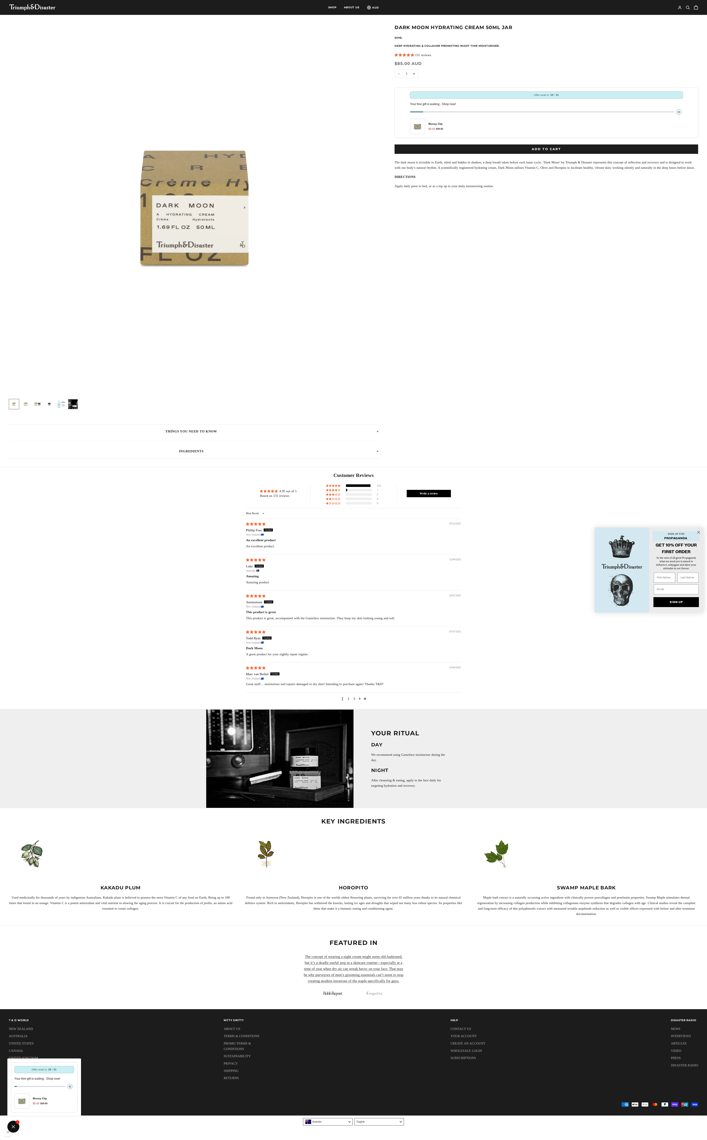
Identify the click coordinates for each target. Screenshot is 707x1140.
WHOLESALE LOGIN (466, 1051)
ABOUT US (351, 7)
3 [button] (354, 699)
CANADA (16, 1051)
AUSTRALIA (18, 1036)
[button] (405, 55)
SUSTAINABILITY (237, 1056)
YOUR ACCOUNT (464, 1036)
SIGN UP (676, 602)
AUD (375, 7)
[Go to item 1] (14, 404)
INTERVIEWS (681, 1036)
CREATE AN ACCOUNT (468, 1043)
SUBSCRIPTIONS (463, 1058)
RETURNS (231, 1078)
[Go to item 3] (37, 404)
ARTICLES (679, 1043)
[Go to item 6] (73, 404)
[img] (255, 524)
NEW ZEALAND (21, 1029)
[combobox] (328, 1121)
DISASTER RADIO (684, 1065)
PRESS (676, 1058)
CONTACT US (461, 1029)
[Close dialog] (698, 532)
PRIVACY (231, 1063)
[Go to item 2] (26, 404)
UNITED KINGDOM (23, 1058)
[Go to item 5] (61, 404)
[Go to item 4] (49, 404)
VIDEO (676, 1051)
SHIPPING (231, 1071)
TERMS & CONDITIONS (241, 1036)
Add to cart (546, 149)
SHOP (332, 7)
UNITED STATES (21, 1043)
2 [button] (348, 699)
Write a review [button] (429, 493)
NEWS (675, 1029)
